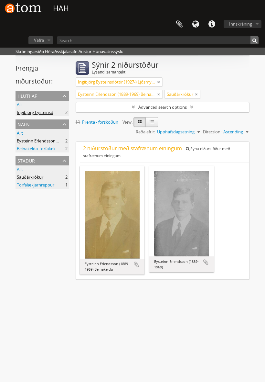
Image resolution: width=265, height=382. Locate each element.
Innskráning (240, 24)
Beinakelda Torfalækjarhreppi (45, 149)
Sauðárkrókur (30, 177)
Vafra (39, 40)
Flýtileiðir (212, 24)
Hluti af (27, 95)
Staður (26, 160)
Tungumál (195, 24)
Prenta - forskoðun (99, 122)
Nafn (23, 123)
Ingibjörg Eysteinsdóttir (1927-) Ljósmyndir (57, 112)
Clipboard (179, 24)
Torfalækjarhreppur (35, 185)
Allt (20, 104)
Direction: (212, 132)
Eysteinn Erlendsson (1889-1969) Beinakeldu (59, 141)
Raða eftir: (145, 132)
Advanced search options (162, 107)
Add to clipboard (136, 264)
